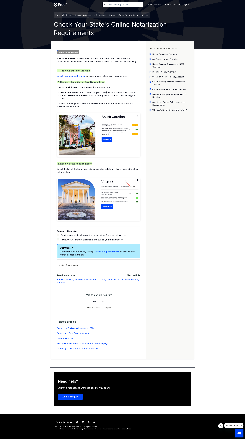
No (102, 301)
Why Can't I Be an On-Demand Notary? (121, 279)
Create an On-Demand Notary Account (169, 89)
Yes (94, 301)
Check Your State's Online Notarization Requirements (169, 103)
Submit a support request (107, 251)
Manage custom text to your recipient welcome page (82, 343)
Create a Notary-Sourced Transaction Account (168, 83)
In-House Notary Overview (164, 72)
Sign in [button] (186, 4)
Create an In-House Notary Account (168, 77)
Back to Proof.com (64, 422)
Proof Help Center (63, 15)
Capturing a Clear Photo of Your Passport (77, 348)
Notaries (144, 15)
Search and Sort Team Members (73, 333)
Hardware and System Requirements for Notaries (170, 96)
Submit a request (172, 4)
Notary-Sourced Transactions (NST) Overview (168, 65)
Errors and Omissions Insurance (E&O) (75, 328)
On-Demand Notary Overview (165, 59)
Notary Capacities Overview (164, 54)
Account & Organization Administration (91, 15)
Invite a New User (65, 338)
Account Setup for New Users (124, 15)
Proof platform (154, 4)
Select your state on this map (71, 76)
